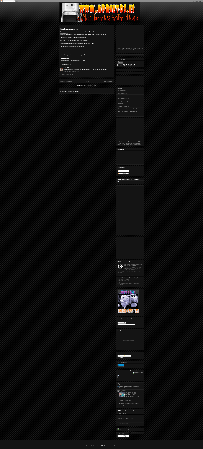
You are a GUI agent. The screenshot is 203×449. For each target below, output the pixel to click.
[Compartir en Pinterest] (68, 58)
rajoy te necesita (122, 415)
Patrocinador (121, 103)
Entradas (121, 171)
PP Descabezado (122, 421)
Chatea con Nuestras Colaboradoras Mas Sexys (130, 108)
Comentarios (122, 173)
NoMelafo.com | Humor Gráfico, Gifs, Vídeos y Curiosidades (129, 404)
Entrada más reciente (66, 81)
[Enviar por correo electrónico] (62, 58)
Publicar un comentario (67, 74)
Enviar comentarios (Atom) (90, 85)
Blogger (115, 445)
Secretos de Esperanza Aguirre (125, 418)
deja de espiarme (122, 413)
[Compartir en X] (65, 58)
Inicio (87, 81)
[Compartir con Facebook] (66, 58)
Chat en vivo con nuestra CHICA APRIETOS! (129, 114)
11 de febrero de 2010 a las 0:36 (71, 71)
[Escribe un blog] (63, 58)
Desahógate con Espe (123, 101)
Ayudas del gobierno (123, 423)
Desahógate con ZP (123, 93)
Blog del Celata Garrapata (126, 391)
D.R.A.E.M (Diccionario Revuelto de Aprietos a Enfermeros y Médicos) (129, 278)
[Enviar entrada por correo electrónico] (84, 60)
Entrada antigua (107, 81)
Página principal (122, 90)
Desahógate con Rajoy (123, 98)
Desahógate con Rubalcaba (124, 95)
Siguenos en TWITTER (123, 106)
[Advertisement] (146, 80)
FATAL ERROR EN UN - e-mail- (125, 275)
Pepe (65, 67)
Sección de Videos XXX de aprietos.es (127, 111)
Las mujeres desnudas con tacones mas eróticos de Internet (133, 265)
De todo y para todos (125, 400)
